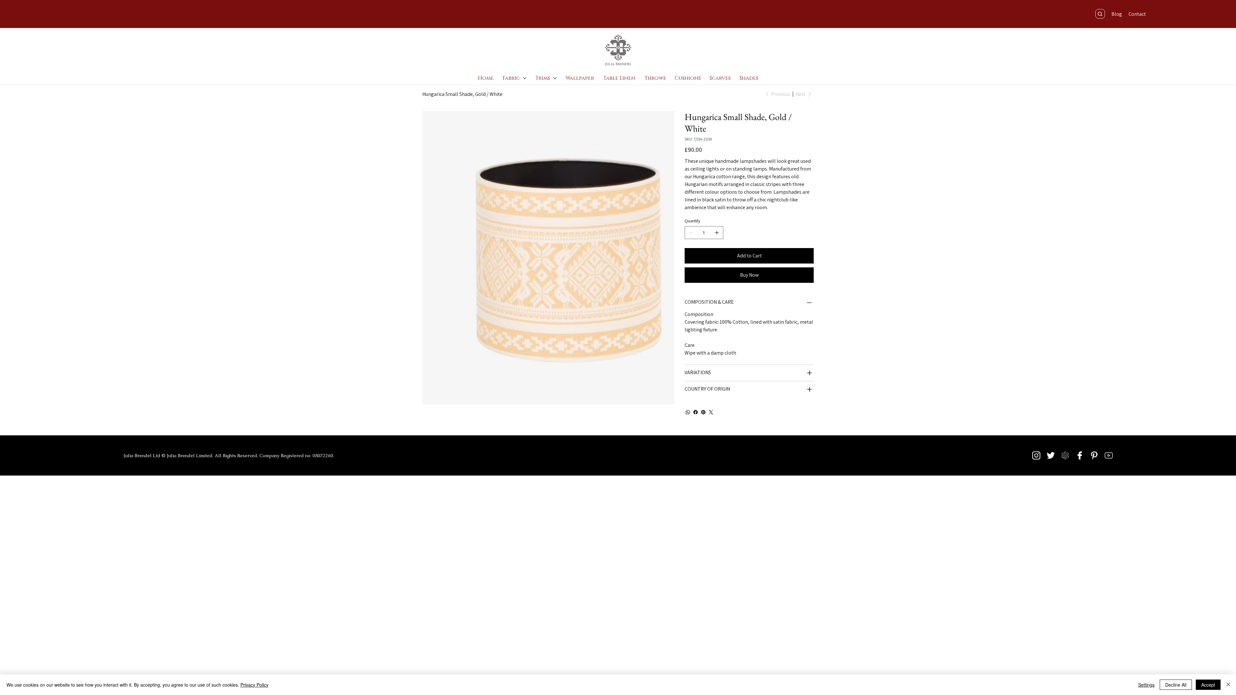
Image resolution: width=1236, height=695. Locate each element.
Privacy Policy (254, 684)
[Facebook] (695, 412)
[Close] (1228, 685)
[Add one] (716, 232)
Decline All (1175, 684)
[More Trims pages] (555, 78)
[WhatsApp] (688, 412)
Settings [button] (1146, 684)
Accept (1208, 684)
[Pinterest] (703, 412)
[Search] (1100, 14)
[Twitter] (711, 412)
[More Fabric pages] (524, 78)
